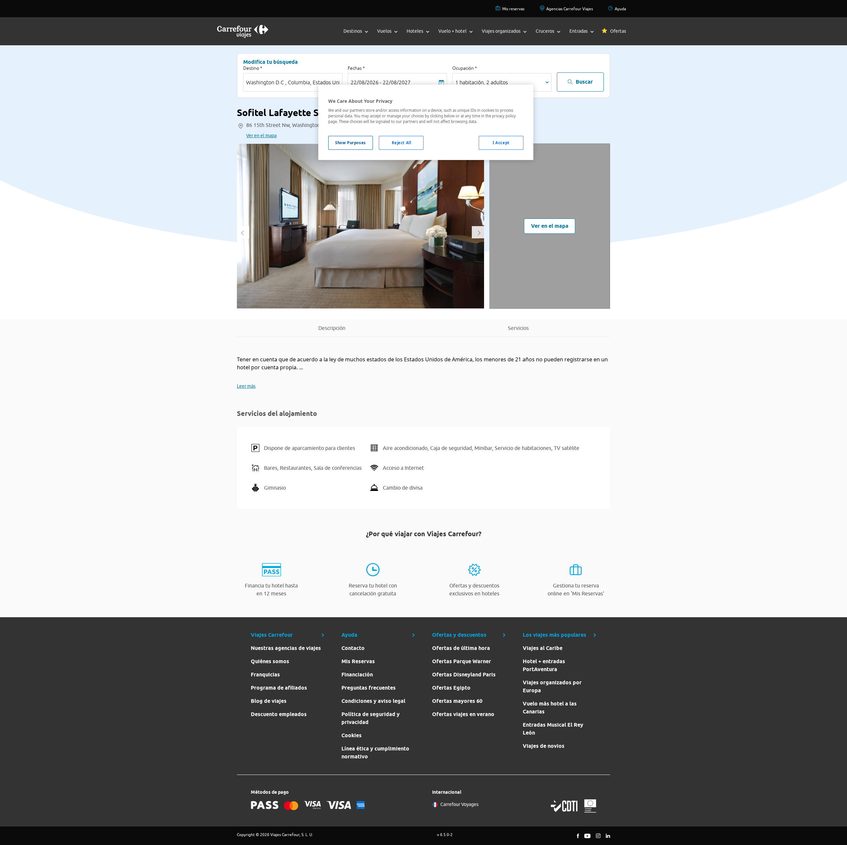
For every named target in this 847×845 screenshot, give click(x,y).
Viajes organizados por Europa (552, 686)
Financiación (357, 674)
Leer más (246, 386)
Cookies (351, 735)
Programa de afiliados (279, 688)
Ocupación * (464, 68)
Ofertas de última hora (461, 648)
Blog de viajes (269, 701)
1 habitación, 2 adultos (481, 82)
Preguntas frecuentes (368, 688)
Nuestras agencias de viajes (286, 648)
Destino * (252, 68)
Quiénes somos (270, 661)
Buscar (584, 82)
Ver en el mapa (261, 135)
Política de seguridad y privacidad (370, 718)
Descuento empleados (279, 714)
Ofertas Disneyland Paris (464, 674)
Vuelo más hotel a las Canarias (550, 708)
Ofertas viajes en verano (463, 714)
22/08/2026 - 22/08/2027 (381, 82)
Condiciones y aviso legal (373, 701)
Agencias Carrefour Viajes (569, 8)
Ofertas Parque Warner (461, 661)
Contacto (353, 648)
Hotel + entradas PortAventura (544, 665)
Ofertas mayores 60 (457, 701)
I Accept (501, 142)
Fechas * (356, 68)
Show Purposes (350, 142)
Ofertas (618, 31)
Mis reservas (513, 8)
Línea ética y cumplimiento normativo (375, 752)
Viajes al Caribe (542, 648)
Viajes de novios (543, 746)
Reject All (401, 142)
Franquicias (265, 674)
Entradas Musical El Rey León (553, 729)
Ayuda (620, 8)
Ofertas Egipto (451, 688)
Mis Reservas (358, 661)
